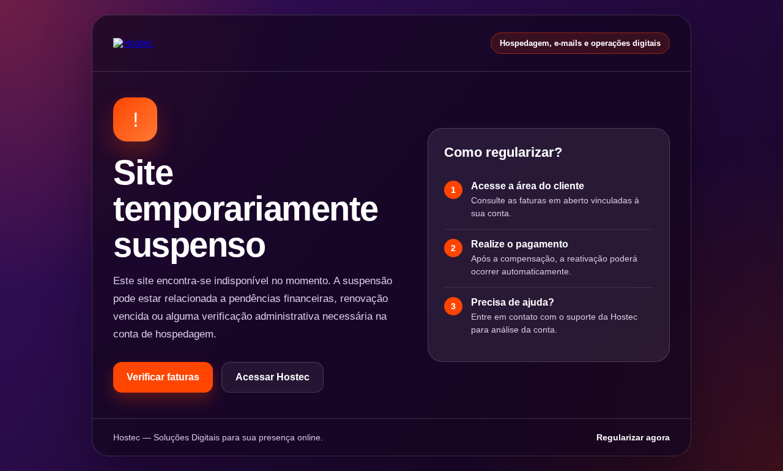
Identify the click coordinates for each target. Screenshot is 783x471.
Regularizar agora (633, 437)
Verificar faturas (163, 377)
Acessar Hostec (273, 377)
